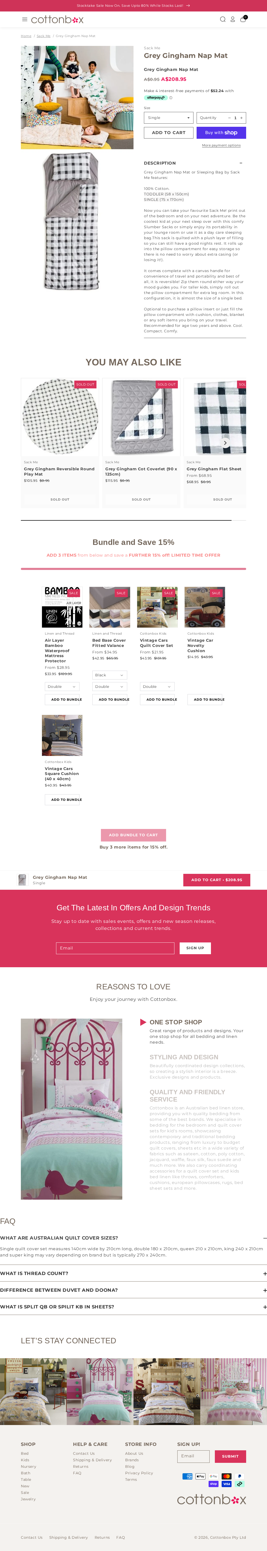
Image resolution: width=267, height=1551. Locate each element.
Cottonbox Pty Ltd (228, 1537)
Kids (25, 1460)
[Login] (233, 19)
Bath (25, 1473)
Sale (25, 1492)
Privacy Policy (139, 1473)
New (25, 1486)
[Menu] (25, 19)
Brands (132, 1460)
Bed (25, 1453)
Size (147, 108)
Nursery (28, 1466)
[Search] (223, 19)
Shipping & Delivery (92, 1460)
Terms (131, 1479)
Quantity (208, 117)
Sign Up (195, 948)
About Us (134, 1453)
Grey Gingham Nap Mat (76, 36)
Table (26, 1479)
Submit (230, 1456)
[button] (195, 163)
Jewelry (28, 1499)
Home (26, 36)
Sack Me (44, 36)
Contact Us (84, 1453)
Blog (130, 1466)
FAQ (77, 1473)
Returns (80, 1466)
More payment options (221, 145)
